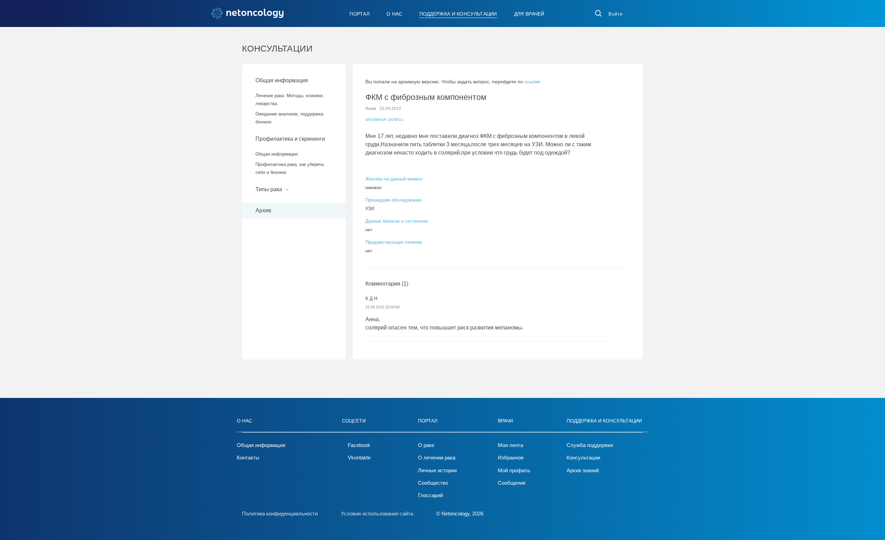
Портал (360, 14)
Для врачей (529, 14)
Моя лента (510, 445)
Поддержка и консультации (458, 14)
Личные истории (437, 470)
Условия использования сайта (377, 513)
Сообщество (433, 483)
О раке (426, 445)
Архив (263, 210)
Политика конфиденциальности (280, 513)
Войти (615, 14)
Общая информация (281, 80)
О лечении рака (436, 457)
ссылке (532, 81)
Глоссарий (430, 495)
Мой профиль (514, 470)
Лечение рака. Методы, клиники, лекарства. (289, 99)
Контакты (248, 457)
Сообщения (511, 483)
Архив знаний (583, 470)
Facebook (359, 445)
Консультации (583, 457)
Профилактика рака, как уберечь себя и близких (289, 168)
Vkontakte (359, 457)
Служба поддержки (590, 445)
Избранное (511, 457)
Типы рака (269, 189)
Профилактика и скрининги (290, 139)
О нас (394, 14)
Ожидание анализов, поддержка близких (289, 117)
